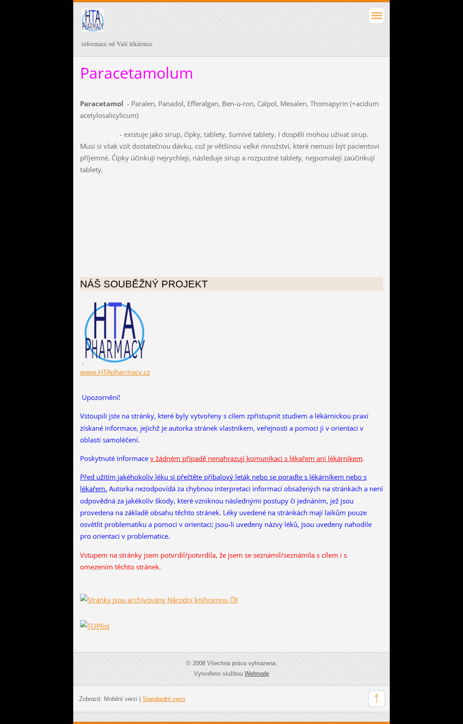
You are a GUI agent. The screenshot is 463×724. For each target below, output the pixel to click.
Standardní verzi (163, 699)
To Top (376, 698)
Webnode (257, 673)
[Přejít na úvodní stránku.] (201, 24)
